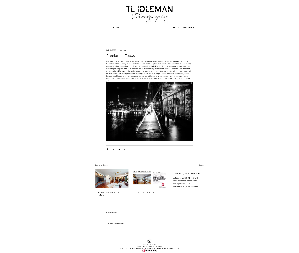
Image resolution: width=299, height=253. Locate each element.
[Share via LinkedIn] (119, 149)
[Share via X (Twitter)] (113, 149)
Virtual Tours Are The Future (108, 193)
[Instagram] (149, 240)
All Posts (98, 35)
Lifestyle (117, 35)
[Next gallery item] (190, 111)
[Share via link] (124, 149)
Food (147, 35)
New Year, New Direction (186, 173)
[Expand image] (149, 111)
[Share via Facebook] (107, 149)
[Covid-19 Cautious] (149, 178)
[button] (201, 35)
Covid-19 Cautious (144, 192)
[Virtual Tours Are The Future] (111, 178)
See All (201, 165)
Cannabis (129, 35)
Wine (108, 35)
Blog (139, 35)
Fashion (157, 35)
